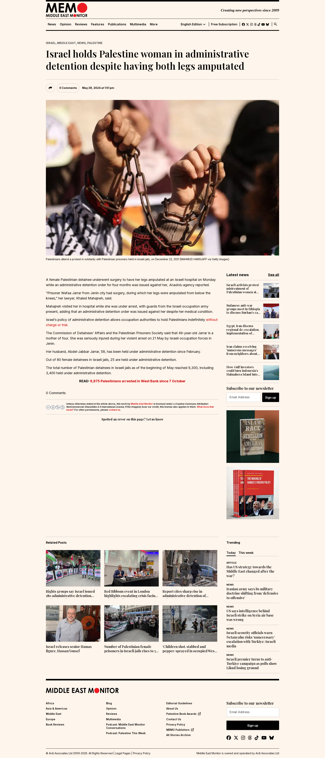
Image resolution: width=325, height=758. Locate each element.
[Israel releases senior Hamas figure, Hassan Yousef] (73, 623)
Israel (51, 43)
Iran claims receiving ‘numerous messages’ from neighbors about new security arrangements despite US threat (241, 350)
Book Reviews (55, 724)
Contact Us (173, 719)
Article (231, 562)
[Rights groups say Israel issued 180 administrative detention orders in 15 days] (73, 568)
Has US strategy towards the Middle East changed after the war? (250, 571)
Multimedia (138, 24)
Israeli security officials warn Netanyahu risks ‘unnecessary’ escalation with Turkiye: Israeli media (251, 639)
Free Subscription (224, 24)
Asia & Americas (56, 708)
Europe (50, 719)
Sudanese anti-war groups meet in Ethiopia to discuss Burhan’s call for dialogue (243, 309)
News (52, 24)
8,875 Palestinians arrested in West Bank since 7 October (138, 381)
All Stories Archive (178, 735)
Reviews (81, 24)
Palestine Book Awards (181, 713)
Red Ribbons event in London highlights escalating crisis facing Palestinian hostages (130, 594)
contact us (114, 409)
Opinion (65, 24)
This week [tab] (246, 553)
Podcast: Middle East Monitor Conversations (125, 726)
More (154, 24)
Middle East (66, 43)
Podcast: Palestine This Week (126, 733)
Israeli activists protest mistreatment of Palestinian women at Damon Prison (242, 288)
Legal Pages (123, 753)
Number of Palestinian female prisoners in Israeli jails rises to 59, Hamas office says (131, 649)
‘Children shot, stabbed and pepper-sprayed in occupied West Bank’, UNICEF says (189, 649)
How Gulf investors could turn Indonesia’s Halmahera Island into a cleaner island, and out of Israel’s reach (243, 370)
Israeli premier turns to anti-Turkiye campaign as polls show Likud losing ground (251, 663)
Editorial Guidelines (179, 703)
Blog (109, 703)
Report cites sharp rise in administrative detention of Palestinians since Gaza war (184, 594)
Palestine (95, 43)
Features (97, 24)
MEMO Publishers (178, 729)
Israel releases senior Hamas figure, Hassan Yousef (69, 649)
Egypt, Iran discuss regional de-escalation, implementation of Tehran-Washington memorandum (242, 329)
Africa (50, 703)
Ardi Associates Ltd (267, 753)
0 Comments (68, 87)
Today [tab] (231, 553)
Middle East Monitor (142, 403)
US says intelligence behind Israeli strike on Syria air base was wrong (250, 615)
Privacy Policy (175, 724)
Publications (117, 24)
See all (273, 275)
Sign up (270, 397)
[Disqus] (132, 474)
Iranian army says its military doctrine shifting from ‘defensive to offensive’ (252, 593)
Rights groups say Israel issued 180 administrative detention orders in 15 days (70, 594)
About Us (172, 708)
